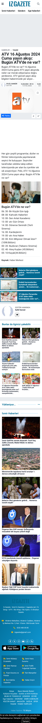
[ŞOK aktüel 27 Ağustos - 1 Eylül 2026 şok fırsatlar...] (31, 378)
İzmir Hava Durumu (28, 660)
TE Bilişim (27, 711)
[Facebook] (10, 641)
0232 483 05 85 (22, 628)
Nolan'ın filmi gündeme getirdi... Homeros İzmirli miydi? (30, 342)
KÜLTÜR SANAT (9, 701)
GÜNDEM (26, 696)
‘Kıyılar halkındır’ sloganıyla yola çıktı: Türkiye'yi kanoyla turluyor (9, 366)
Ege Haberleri (34, 11)
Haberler (6, 50)
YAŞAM (15, 50)
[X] (14, 641)
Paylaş (7, 116)
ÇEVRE (34, 696)
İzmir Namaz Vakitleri (10, 667)
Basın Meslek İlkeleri (26, 691)
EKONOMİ (19, 699)
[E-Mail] (17, 315)
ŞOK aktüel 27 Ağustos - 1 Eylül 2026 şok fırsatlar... (31, 387)
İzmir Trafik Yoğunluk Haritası (29, 667)
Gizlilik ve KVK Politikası (28, 694)
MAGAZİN (21, 701)
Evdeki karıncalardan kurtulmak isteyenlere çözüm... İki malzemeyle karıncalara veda (31, 366)
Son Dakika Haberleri (9, 681)
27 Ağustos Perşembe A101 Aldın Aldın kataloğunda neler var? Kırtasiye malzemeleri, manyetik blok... (10, 389)
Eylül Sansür (20, 310)
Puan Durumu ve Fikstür (11, 674)
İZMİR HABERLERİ (31, 699)
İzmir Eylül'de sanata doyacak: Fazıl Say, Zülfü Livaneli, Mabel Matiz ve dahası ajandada (10, 344)
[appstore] (11, 648)
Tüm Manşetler (30, 673)
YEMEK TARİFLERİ (25, 704)
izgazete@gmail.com (22, 632)
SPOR (35, 701)
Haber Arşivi (30, 680)
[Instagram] (19, 641)
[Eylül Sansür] (7, 311)
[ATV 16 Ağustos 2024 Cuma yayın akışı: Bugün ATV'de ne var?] (21, 101)
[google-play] (30, 648)
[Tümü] (39, 404)
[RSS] (32, 641)
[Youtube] (23, 641)
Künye (11, 691)
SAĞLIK (29, 701)
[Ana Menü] (3, 4)
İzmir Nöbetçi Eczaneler (10, 660)
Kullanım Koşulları (10, 694)
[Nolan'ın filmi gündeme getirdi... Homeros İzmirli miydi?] (31, 333)
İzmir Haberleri (8, 11)
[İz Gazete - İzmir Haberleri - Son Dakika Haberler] (20, 4)
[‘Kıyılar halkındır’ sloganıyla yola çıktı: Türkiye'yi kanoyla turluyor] (11, 357)
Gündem (21, 11)
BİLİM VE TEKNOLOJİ (12, 696)
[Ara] (38, 3)
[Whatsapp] (27, 641)
